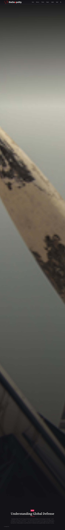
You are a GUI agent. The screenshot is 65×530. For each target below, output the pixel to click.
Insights (52, 2)
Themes (42, 2)
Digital (57, 2)
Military (32, 510)
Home (33, 2)
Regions (47, 2)
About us (37, 2)
